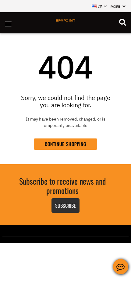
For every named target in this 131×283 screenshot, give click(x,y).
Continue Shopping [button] (66, 144)
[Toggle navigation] (8, 22)
